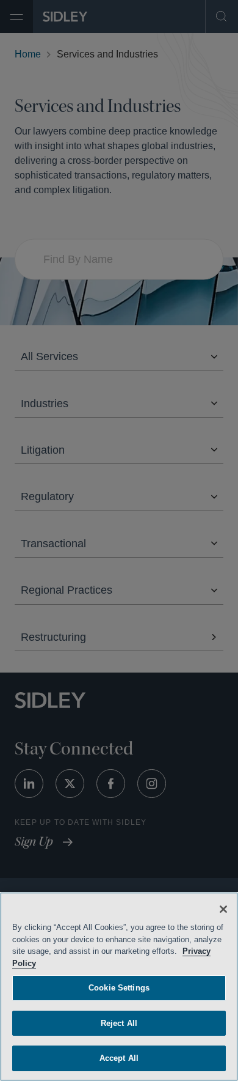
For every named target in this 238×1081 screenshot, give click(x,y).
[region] (119, 986)
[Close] (223, 909)
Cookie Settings (119, 988)
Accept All (118, 1058)
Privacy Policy (40, 963)
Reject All (119, 1023)
